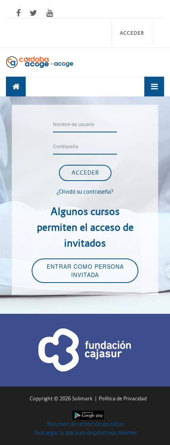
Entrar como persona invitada (85, 270)
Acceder (132, 33)
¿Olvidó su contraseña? (85, 191)
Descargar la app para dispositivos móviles (85, 432)
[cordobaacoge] (16, 86)
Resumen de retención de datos (85, 424)
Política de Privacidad (123, 398)
